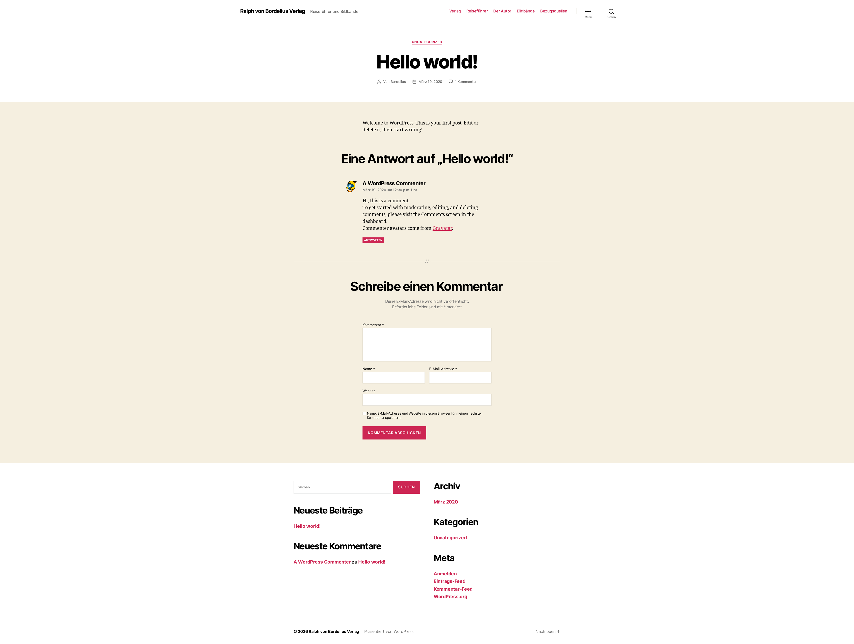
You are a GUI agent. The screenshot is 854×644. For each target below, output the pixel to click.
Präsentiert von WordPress (388, 631)
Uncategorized (427, 42)
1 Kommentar (466, 81)
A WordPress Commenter (322, 562)
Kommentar (373, 325)
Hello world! (307, 526)
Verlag (455, 11)
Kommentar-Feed (453, 589)
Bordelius (398, 81)
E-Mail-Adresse (443, 369)
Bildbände (526, 11)
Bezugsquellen (553, 11)
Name (369, 369)
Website (369, 391)
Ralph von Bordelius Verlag (272, 11)
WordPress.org (450, 596)
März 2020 (446, 502)
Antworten (373, 240)
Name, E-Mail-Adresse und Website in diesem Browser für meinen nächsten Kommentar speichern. (425, 415)
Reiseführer (477, 11)
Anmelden (445, 573)
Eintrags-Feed (449, 581)
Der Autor (502, 11)
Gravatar (442, 228)
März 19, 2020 (430, 81)
